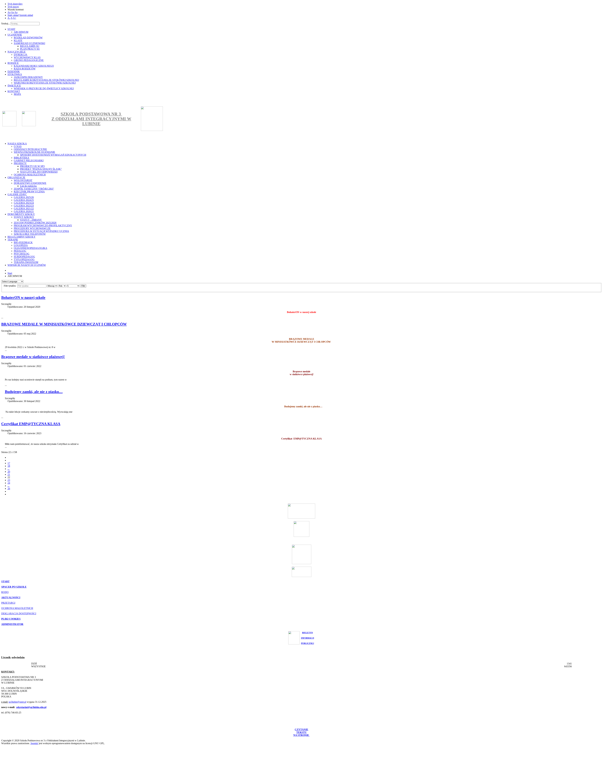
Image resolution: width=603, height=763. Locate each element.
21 (9, 474)
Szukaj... (5, 23)
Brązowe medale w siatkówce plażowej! (33, 357)
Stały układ (13, 15)
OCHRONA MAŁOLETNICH (17, 608)
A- (9, 18)
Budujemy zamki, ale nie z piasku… (34, 392)
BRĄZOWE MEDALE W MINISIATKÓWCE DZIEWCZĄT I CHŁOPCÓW (64, 324)
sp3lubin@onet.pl (17, 702)
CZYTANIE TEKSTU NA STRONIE (301, 732)
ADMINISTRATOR (12, 624)
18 (9, 466)
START (5, 581)
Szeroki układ (26, 15)
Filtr (83, 286)
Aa (9, 12)
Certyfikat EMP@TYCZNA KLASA (30, 424)
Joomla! (34, 743)
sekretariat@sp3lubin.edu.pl (31, 707)
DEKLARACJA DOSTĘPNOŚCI (18, 613)
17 (9, 463)
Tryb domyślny (15, 4)
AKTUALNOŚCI (10, 597)
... (8, 468)
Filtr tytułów (10, 285)
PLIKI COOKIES (11, 618)
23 (9, 480)
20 (9, 471)
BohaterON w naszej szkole (23, 297)
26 (9, 488)
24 (9, 483)
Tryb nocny (13, 6)
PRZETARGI (8, 602)
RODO (5, 592)
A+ (14, 18)
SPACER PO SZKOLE (14, 586)
